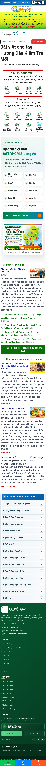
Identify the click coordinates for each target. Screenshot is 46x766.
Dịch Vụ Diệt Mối (8, 457)
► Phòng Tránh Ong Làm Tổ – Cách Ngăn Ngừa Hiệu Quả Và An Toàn (21, 326)
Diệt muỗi (5, 659)
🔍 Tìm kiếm (38, 42)
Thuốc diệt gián (7, 693)
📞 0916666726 (14, 27)
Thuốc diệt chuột (8, 697)
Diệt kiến (5, 667)
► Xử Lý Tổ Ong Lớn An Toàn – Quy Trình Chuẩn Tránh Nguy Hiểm (20, 333)
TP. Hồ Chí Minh (6, 750)
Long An (32, 750)
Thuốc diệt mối (7, 681)
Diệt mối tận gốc (8, 644)
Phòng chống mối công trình (12, 648)
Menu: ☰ (38, 2)
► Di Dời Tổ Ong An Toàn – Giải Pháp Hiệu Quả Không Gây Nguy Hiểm (21, 340)
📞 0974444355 (32, 27)
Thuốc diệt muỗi (8, 689)
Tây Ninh (39, 750)
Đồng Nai (25, 750)
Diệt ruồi (5, 671)
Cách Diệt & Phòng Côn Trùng (21, 497)
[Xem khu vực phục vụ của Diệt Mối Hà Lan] (23, 238)
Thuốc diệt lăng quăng (10, 709)
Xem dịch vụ (34, 733)
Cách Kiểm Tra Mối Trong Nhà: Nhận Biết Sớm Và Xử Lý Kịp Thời (14, 366)
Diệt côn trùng (7, 652)
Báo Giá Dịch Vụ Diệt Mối (12, 408)
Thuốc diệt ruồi (7, 705)
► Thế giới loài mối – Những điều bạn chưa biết (23, 349)
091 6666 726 (14, 627)
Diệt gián (5, 663)
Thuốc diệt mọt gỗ (8, 685)
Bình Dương (16, 750)
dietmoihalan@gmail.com (18, 634)
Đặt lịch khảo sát (12, 733)
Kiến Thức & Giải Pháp (22, 2)
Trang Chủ (6, 2)
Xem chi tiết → (8, 404)
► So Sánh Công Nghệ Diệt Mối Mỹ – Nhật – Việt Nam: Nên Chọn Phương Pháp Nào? (22, 318)
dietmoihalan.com (16, 630)
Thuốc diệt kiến (7, 701)
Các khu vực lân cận (7, 753)
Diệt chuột (6, 656)
